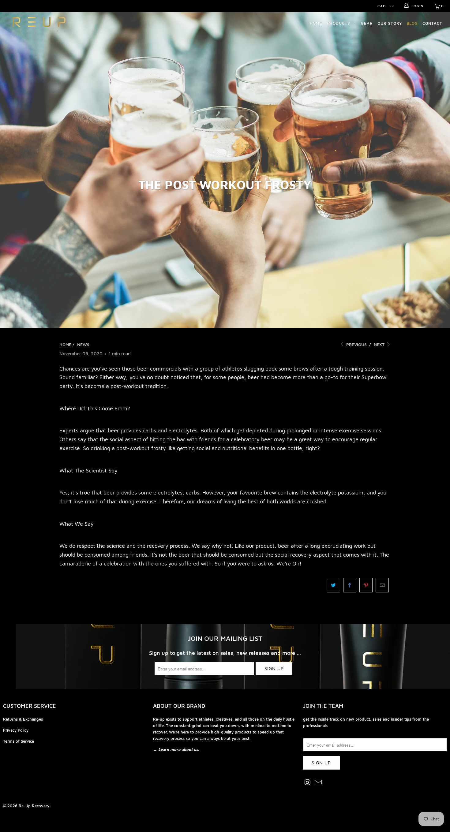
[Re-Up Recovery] (39, 24)
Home (316, 23)
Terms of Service (18, 741)
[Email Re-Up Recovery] (318, 782)
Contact (432, 23)
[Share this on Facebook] (349, 585)
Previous (356, 344)
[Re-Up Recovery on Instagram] (307, 782)
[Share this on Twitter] (333, 585)
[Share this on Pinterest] (366, 585)
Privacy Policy (15, 730)
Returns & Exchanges (23, 719)
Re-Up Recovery (34, 805)
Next (380, 344)
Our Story (389, 23)
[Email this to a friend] (382, 585)
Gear (367, 23)
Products (339, 23)
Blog (412, 23)
